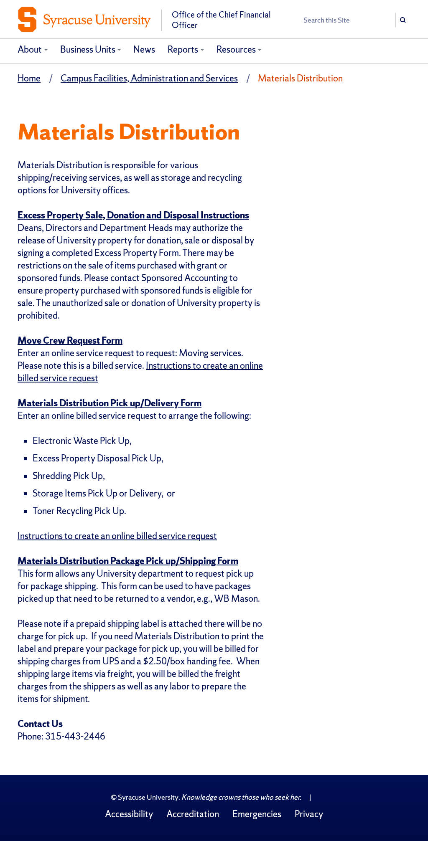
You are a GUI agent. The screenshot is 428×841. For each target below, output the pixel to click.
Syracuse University (148, 797)
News (144, 49)
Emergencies (256, 814)
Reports (183, 49)
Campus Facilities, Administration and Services (149, 78)
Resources (236, 49)
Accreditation (192, 814)
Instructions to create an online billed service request (117, 536)
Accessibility (129, 814)
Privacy (309, 814)
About (30, 49)
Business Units (87, 49)
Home (29, 78)
